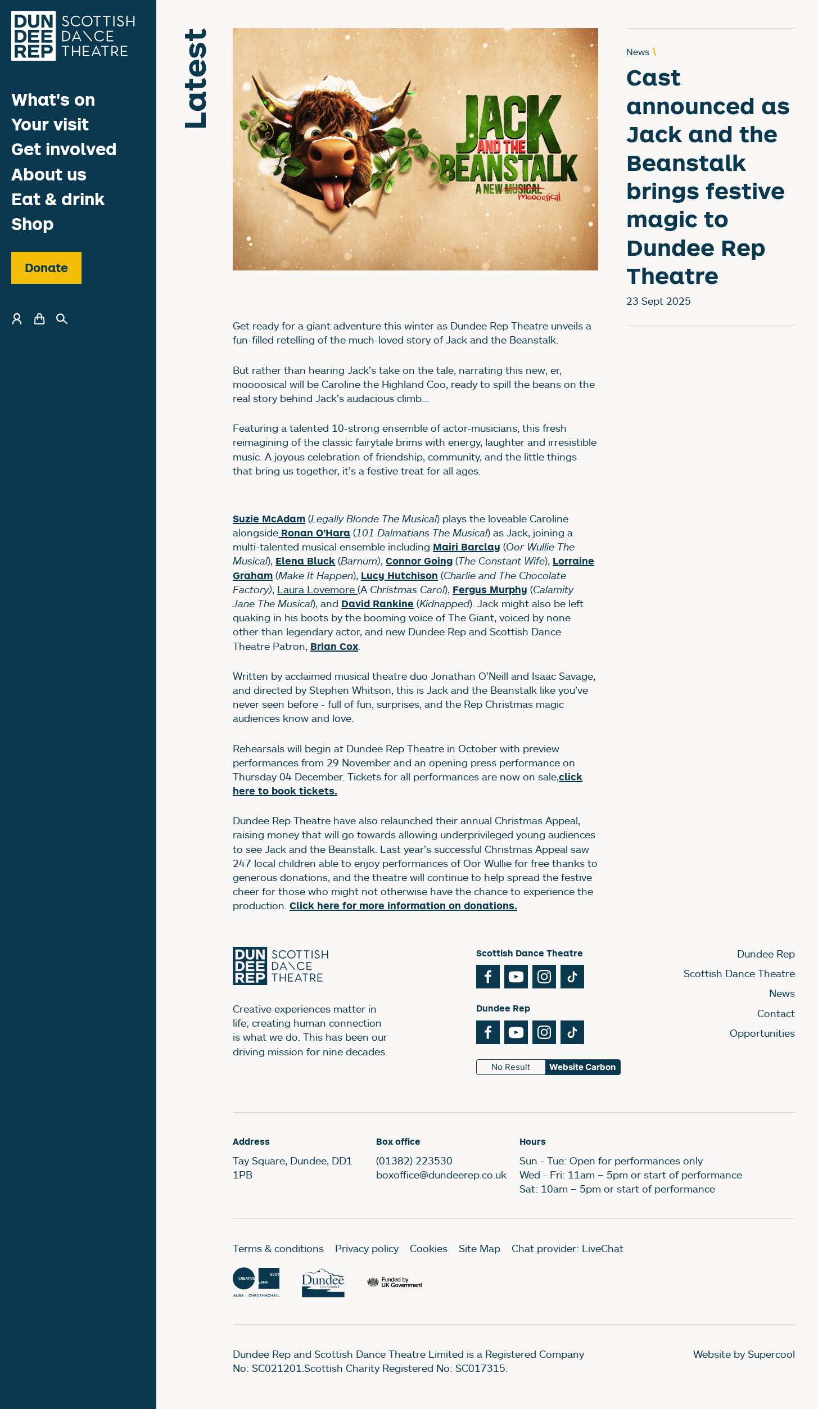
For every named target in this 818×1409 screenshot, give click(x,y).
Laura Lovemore (317, 589)
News (782, 993)
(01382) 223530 (414, 1160)
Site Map (479, 1248)
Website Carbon (582, 1067)
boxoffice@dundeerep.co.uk (441, 1174)
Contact (776, 1013)
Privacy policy (367, 1248)
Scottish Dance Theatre (739, 973)
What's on (53, 99)
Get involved (64, 148)
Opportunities (762, 1033)
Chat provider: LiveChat (567, 1248)
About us (49, 174)
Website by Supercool (744, 1354)
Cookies (429, 1248)
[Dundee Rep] (73, 36)
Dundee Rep (766, 953)
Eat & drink (58, 198)
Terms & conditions (278, 1248)
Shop (32, 223)
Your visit (50, 124)
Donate (46, 267)
